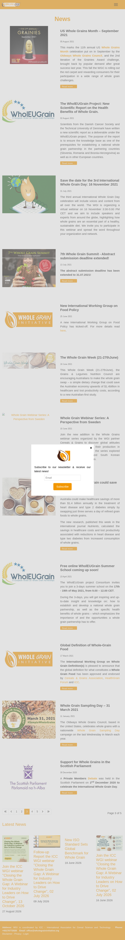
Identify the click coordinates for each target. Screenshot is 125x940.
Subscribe (62, 486)
